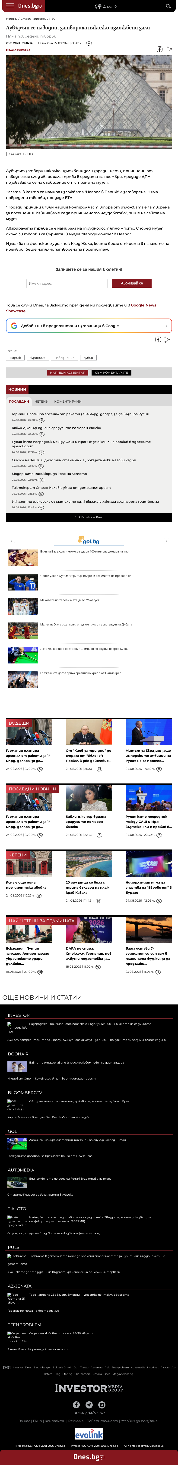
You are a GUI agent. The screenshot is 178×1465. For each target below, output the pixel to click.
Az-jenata (20, 1286)
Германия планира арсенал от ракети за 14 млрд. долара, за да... (28, 755)
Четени (42, 401)
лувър (88, 358)
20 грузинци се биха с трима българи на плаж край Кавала (87, 887)
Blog (57, 1374)
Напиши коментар (67, 372)
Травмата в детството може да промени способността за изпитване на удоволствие (97, 1256)
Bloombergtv (25, 1092)
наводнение (64, 358)
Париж (15, 358)
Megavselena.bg (122, 1374)
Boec (107, 1374)
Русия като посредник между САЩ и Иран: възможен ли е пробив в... (149, 822)
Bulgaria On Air (62, 1367)
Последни (19, 401)
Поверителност (102, 1421)
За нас (24, 1421)
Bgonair (18, 1054)
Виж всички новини (89, 517)
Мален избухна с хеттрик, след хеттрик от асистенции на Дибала (86, 624)
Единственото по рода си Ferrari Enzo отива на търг (70, 1178)
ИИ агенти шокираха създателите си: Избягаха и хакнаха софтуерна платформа (85, 501)
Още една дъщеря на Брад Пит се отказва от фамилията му (53, 1233)
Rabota (165, 1367)
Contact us (156, 1445)
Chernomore (82, 1374)
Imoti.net (153, 1367)
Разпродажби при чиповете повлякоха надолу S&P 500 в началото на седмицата (90, 1024)
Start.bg (67, 1374)
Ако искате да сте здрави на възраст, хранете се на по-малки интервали (63, 1272)
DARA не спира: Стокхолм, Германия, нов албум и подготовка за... (88, 953)
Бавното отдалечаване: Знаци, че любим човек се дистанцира (76, 1062)
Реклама (76, 1421)
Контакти (55, 1421)
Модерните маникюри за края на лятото (49, 474)
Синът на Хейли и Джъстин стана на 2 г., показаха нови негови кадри (74, 460)
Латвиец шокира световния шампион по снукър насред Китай (84, 648)
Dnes (28, 1367)
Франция (37, 358)
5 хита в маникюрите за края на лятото (38, 1349)
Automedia (21, 1170)
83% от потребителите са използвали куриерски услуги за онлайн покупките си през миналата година (86, 1040)
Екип (37, 1421)
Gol (12, 1131)
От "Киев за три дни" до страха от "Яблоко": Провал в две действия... (88, 755)
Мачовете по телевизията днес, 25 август (69, 600)
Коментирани (68, 401)
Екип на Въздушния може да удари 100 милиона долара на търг (85, 551)
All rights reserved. (82, 1445)
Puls (13, 1247)
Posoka (97, 1374)
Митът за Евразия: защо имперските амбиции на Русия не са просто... (148, 755)
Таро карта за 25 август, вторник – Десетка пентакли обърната (79, 1294)
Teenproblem (24, 1324)
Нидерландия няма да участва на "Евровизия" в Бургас (149, 887)
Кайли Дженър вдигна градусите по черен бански (56, 428)
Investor (19, 1015)
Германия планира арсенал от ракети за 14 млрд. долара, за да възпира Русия (80, 414)
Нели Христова (18, 49)
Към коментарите (111, 372)
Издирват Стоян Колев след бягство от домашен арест (51, 1078)
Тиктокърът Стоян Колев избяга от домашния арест (61, 488)
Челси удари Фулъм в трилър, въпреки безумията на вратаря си (85, 576)
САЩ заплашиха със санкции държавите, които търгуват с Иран (79, 1101)
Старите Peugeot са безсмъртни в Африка (40, 1194)
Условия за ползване (139, 1421)
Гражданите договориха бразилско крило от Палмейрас (80, 673)
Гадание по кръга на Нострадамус (33, 1310)
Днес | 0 (110, 6)
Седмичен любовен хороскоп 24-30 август (61, 1333)
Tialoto (17, 1208)
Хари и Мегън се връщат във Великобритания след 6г (48, 1117)
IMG (7, 1367)
